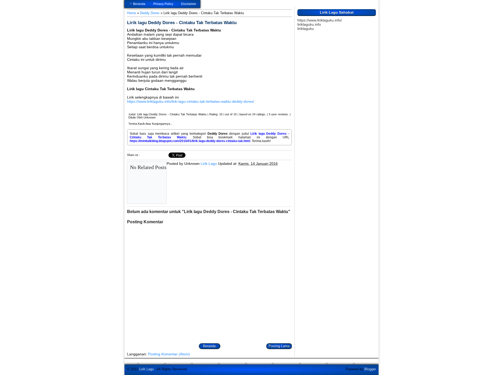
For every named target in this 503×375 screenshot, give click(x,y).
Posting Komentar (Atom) (169, 354)
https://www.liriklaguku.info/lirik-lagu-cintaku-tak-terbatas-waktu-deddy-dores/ (190, 101)
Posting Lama (279, 346)
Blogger (370, 369)
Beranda (139, 4)
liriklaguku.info (309, 24)
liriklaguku (305, 28)
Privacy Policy (163, 4)
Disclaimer (188, 4)
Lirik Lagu (209, 163)
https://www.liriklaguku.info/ (319, 20)
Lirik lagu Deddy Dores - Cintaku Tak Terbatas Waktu (182, 22)
